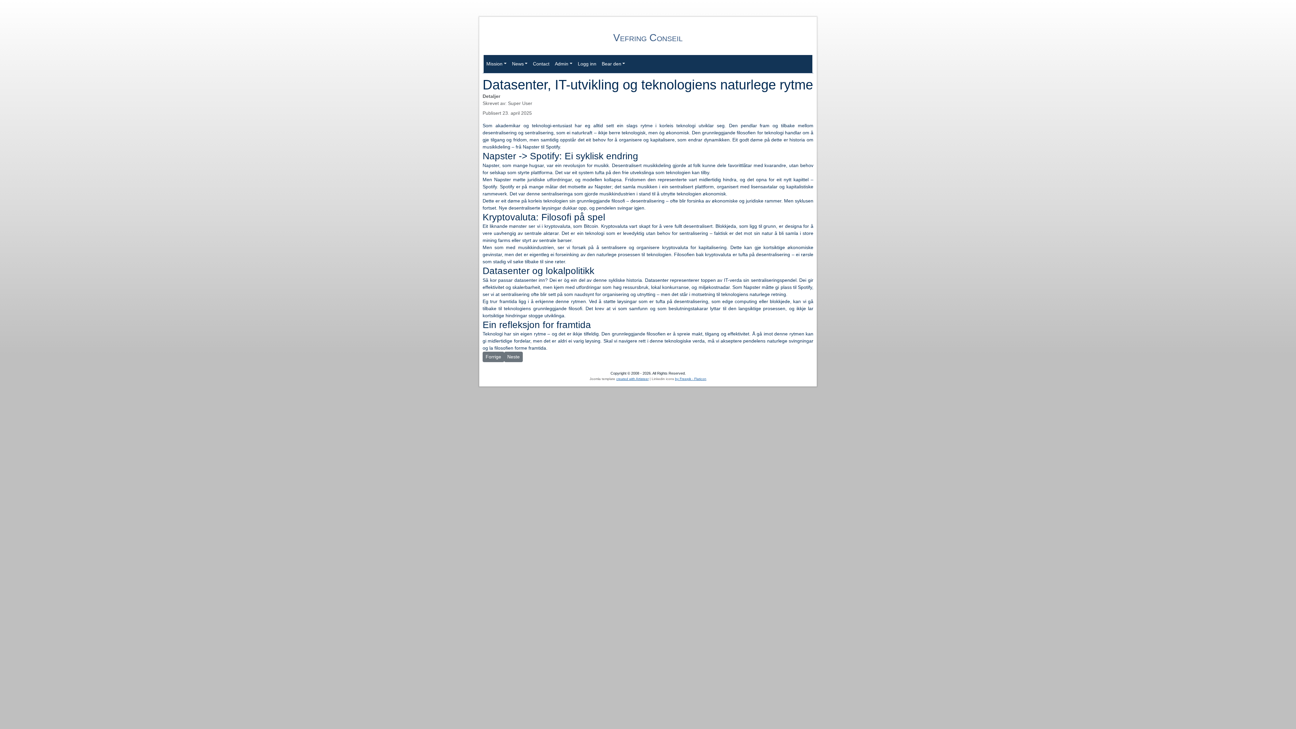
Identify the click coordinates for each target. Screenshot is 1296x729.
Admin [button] (561, 63)
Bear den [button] (611, 63)
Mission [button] (494, 63)
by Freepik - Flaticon (690, 379)
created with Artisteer (632, 379)
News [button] (518, 63)
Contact (541, 63)
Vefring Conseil (648, 37)
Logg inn (587, 63)
